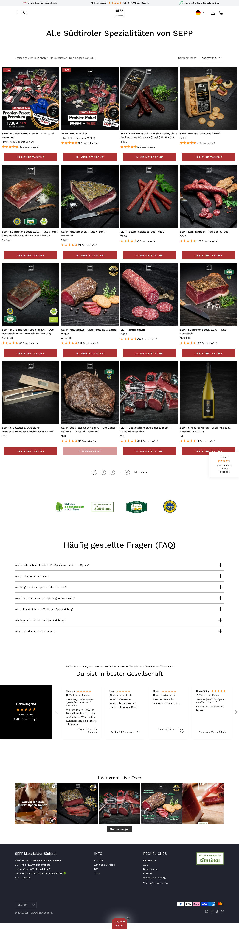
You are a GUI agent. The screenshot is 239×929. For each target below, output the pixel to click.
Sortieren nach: (187, 57)
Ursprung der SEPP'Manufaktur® (33, 869)
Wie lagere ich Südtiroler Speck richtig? (40, 620)
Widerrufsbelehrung (154, 877)
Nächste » (140, 472)
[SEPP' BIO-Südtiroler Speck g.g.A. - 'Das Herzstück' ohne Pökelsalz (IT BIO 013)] (30, 294)
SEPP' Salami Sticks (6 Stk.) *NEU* (143, 231)
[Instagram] (206, 911)
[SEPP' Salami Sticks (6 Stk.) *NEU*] (149, 196)
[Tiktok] (217, 911)
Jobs (97, 873)
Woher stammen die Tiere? (32, 576)
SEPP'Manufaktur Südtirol (38, 912)
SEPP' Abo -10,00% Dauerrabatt (32, 864)
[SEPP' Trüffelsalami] (149, 294)
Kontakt (98, 860)
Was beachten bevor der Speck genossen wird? (45, 598)
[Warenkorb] (221, 13)
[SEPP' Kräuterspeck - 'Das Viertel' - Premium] (90, 196)
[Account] (213, 13)
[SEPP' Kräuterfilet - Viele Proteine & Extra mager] (90, 294)
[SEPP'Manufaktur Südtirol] (119, 12)
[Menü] (19, 13)
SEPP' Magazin (22, 877)
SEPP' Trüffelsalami (132, 329)
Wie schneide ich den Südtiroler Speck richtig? (44, 609)
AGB (145, 864)
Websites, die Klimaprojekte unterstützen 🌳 (40, 873)
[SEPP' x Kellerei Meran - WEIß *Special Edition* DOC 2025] (208, 392)
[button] (25, 13)
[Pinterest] (222, 911)
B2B (96, 869)
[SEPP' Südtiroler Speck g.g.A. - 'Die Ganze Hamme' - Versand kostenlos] (90, 392)
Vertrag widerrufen (155, 882)
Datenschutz (150, 869)
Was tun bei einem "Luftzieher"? (35, 631)
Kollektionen (38, 57)
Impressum (149, 860)
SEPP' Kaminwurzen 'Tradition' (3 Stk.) (204, 231)
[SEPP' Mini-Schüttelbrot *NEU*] (208, 98)
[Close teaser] (128, 918)
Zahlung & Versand (104, 864)
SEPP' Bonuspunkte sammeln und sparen (38, 860)
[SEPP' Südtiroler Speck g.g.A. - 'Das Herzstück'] (208, 294)
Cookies (147, 873)
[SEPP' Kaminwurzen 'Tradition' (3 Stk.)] (208, 196)
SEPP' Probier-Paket (74, 133)
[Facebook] (212, 911)
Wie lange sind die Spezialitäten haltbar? (41, 587)
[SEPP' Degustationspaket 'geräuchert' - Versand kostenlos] (149, 392)
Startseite (21, 57)
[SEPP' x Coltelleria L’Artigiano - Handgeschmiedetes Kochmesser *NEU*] (30, 392)
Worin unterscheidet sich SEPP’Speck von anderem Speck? (52, 565)
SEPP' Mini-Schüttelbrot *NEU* (200, 133)
